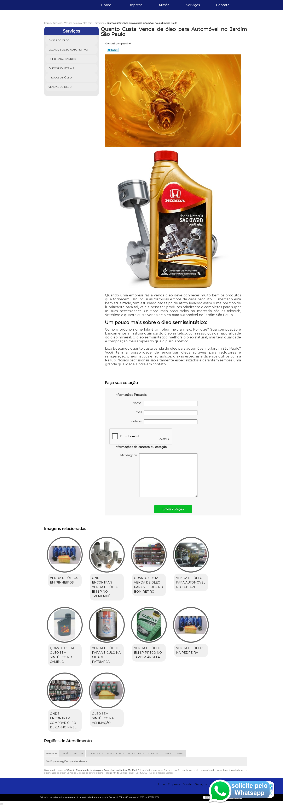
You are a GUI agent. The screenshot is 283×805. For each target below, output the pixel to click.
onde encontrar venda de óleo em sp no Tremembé (105, 587)
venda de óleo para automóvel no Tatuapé (190, 582)
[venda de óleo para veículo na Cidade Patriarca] (107, 625)
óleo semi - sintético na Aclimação (103, 718)
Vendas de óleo (60, 86)
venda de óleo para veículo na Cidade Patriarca (106, 655)
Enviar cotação (173, 509)
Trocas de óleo (60, 77)
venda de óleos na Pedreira (190, 650)
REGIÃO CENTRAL (72, 753)
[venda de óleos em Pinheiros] (65, 555)
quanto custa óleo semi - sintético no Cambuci (62, 655)
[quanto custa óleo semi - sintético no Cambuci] (65, 625)
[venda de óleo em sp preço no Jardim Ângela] (149, 625)
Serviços (193, 5)
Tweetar (113, 50)
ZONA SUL (154, 753)
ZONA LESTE (95, 753)
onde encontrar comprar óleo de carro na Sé (63, 720)
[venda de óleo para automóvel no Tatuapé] (191, 555)
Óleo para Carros (62, 58)
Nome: (138, 403)
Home (106, 5)
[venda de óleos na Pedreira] (191, 625)
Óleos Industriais (61, 68)
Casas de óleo (59, 40)
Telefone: (136, 421)
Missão (164, 5)
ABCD (168, 753)
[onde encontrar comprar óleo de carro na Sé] (65, 690)
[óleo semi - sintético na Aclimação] (107, 690)
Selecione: (51, 753)
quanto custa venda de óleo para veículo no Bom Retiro (148, 584)
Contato (223, 5)
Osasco (180, 753)
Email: (139, 412)
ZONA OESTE (136, 753)
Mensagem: (129, 455)
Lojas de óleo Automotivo (68, 49)
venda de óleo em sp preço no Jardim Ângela (148, 652)
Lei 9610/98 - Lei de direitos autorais (154, 772)
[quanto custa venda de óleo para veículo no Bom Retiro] (149, 555)
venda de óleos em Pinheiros (64, 580)
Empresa (135, 5)
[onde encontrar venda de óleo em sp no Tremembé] (107, 555)
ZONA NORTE (115, 753)
